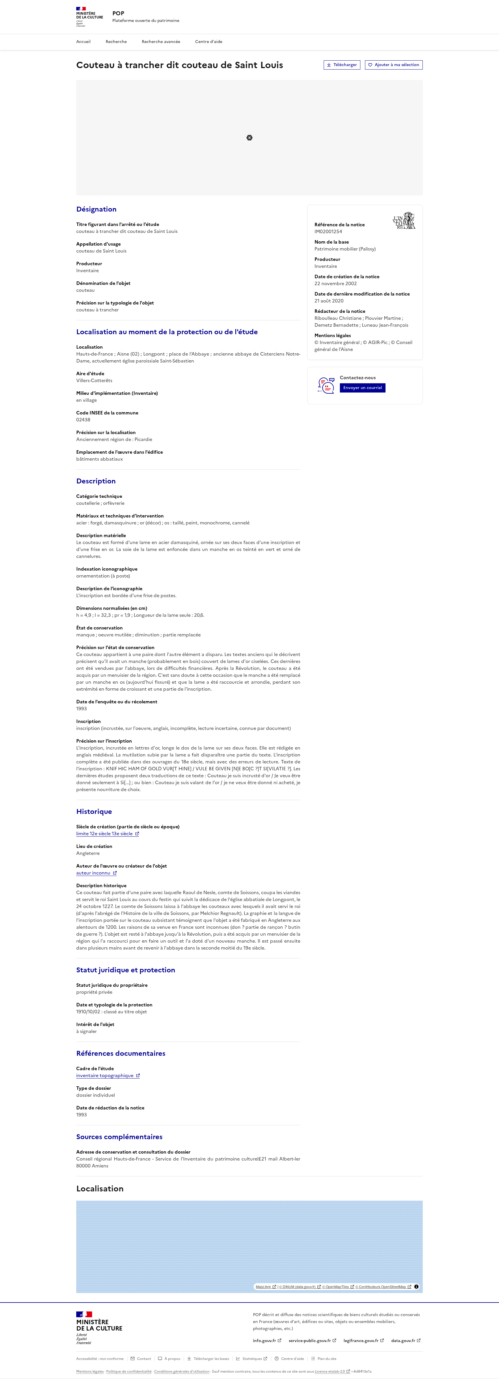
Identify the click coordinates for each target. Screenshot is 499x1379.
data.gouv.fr (403, 1341)
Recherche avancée (161, 42)
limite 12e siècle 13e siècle (104, 833)
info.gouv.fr (264, 1341)
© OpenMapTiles (335, 1286)
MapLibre (263, 1286)
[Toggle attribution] (416, 1286)
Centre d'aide (208, 42)
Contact (144, 1358)
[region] (249, 1247)
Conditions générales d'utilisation (181, 1371)
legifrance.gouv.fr (361, 1341)
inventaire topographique (104, 1075)
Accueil (83, 42)
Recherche (116, 42)
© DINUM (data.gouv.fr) (297, 1286)
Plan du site (327, 1358)
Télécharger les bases (211, 1358)
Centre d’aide (292, 1358)
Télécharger (345, 65)
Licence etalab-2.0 (330, 1371)
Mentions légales (90, 1371)
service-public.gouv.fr (310, 1341)
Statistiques (252, 1358)
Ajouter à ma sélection (397, 65)
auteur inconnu (93, 872)
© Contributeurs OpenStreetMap (380, 1286)
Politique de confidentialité (129, 1371)
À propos (172, 1358)
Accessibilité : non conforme (100, 1358)
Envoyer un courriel (362, 388)
